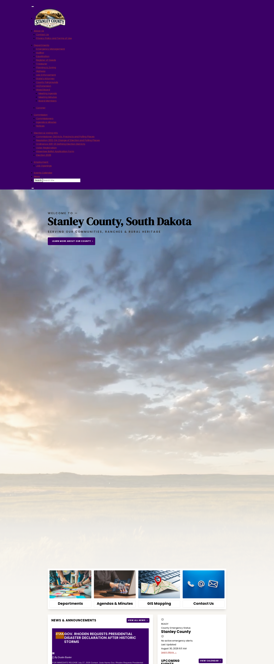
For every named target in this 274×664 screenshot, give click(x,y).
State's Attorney (45, 78)
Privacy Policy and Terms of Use (54, 38)
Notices (40, 126)
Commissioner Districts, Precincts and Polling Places (65, 136)
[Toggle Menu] (33, 6)
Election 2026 (43, 155)
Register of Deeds (46, 60)
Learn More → (169, 652)
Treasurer (41, 63)
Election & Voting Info (46, 133)
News (37, 176)
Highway (41, 71)
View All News (136, 620)
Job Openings (44, 165)
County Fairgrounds (47, 82)
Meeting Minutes (47, 97)
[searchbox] (61, 180)
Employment (41, 162)
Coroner (41, 107)
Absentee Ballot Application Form (55, 151)
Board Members (47, 100)
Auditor (40, 52)
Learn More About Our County (71, 241)
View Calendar (209, 660)
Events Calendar (43, 172)
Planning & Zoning (46, 67)
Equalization (42, 56)
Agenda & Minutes (46, 122)
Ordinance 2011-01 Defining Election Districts (60, 144)
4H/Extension (43, 86)
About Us (39, 30)
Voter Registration (46, 147)
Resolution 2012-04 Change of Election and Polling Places (68, 140)
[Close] (33, 188)
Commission (41, 114)
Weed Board (43, 89)
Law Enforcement (46, 75)
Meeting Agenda (47, 93)
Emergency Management (50, 49)
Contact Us (42, 34)
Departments (41, 45)
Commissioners (44, 118)
